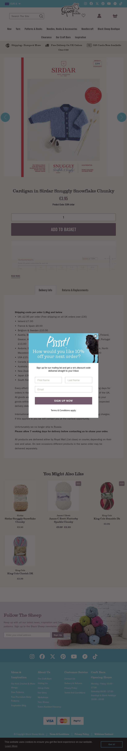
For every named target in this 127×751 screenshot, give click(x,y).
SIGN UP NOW (63, 400)
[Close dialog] (95, 336)
